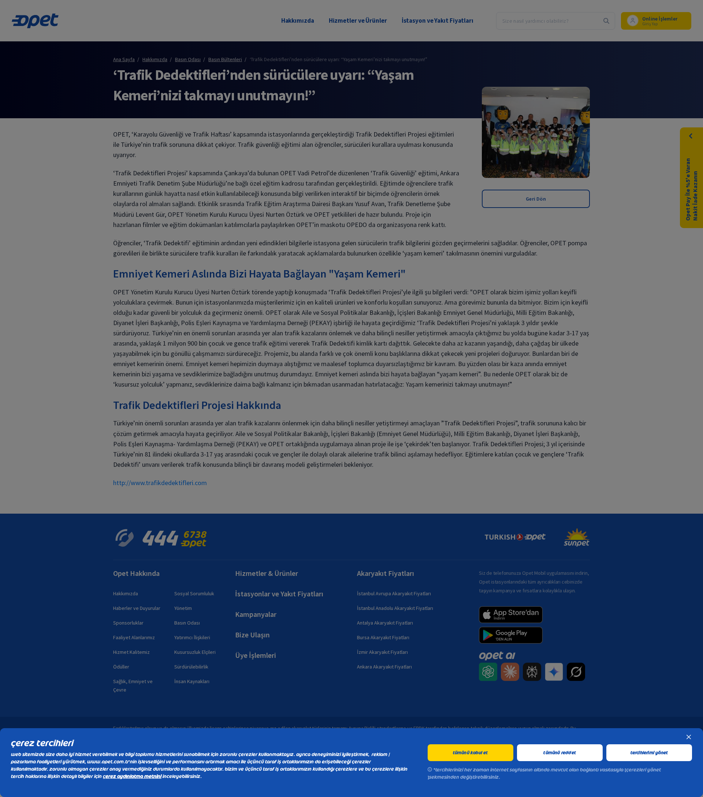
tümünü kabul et (470, 752)
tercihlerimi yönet (649, 752)
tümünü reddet (559, 752)
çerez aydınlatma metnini (132, 776)
